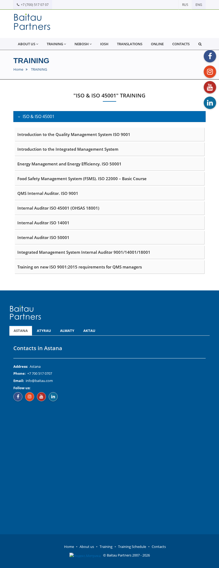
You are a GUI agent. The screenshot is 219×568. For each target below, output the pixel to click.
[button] (200, 44)
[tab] (109, 116)
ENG (198, 4)
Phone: (19, 373)
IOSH (104, 43)
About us (87, 546)
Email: (18, 380)
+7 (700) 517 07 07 (34, 4)
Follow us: (21, 387)
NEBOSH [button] (82, 43)
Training (106, 546)
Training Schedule (132, 546)
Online (157, 43)
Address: (20, 366)
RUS (185, 4)
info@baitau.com (39, 380)
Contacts (181, 43)
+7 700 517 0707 (39, 373)
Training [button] (55, 43)
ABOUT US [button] (26, 43)
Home (18, 69)
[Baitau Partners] (32, 24)
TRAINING (31, 60)
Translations (129, 43)
